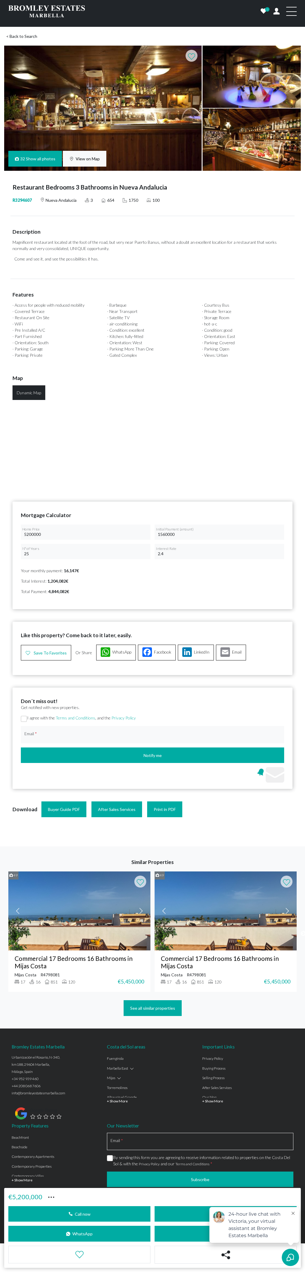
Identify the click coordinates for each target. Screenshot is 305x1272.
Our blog (209, 1097)
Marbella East (117, 1068)
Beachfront (20, 1137)
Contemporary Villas (28, 1176)
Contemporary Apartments (33, 1156)
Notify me (153, 755)
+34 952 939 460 (25, 1078)
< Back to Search (21, 36)
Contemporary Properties (32, 1166)
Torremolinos (117, 1087)
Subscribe (200, 1179)
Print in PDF (165, 809)
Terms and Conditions (75, 717)
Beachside (19, 1147)
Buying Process (213, 1068)
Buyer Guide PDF (64, 809)
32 (38, 158)
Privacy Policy (123, 717)
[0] (263, 11)
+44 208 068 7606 (26, 1086)
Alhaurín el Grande (122, 1097)
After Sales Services (117, 809)
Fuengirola (115, 1058)
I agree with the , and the (81, 717)
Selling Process (213, 1078)
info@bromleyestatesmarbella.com (38, 1093)
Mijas (111, 1078)
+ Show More (117, 1101)
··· (51, 1196)
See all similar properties (152, 1008)
